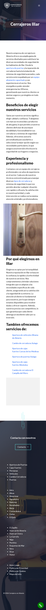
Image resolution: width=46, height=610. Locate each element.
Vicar (11, 551)
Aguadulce (14, 499)
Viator (12, 554)
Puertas (12, 479)
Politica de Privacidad (18, 568)
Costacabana (15, 511)
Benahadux (14, 505)
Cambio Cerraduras (17, 476)
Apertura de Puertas (18, 464)
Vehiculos (13, 473)
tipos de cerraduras (22, 181)
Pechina (12, 542)
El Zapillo (13, 527)
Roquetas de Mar (16, 545)
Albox (11, 493)
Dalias (12, 514)
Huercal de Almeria (17, 530)
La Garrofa (14, 536)
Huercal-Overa (16, 533)
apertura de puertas (15, 68)
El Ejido (12, 517)
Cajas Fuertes (15, 467)
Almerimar (13, 496)
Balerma (13, 502)
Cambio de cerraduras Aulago (25, 343)
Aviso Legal (14, 565)
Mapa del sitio (15, 574)
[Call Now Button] (41, 605)
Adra (11, 490)
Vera (11, 548)
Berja (11, 508)
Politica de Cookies (17, 571)
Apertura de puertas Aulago (24, 356)
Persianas (13, 470)
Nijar (11, 539)
